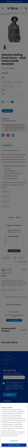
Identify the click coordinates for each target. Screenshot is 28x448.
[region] (14, 425)
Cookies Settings (14, 440)
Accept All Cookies (14, 445)
